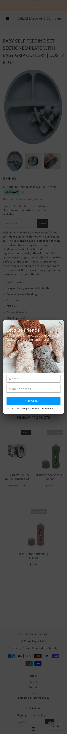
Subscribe (33, 401)
